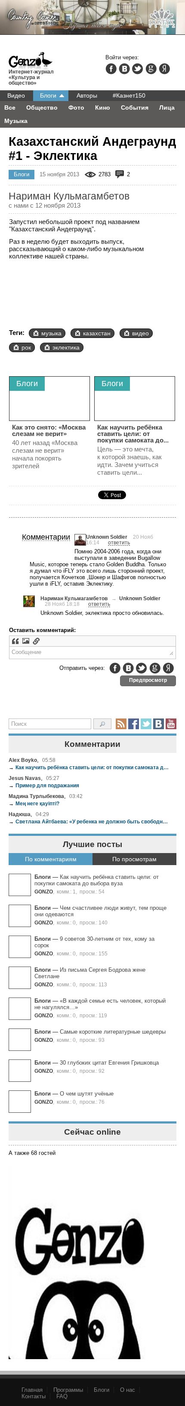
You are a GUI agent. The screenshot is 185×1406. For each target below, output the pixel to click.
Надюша (20, 814)
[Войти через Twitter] (137, 68)
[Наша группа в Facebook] (133, 723)
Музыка (16, 120)
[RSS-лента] (121, 723)
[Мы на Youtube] (171, 723)
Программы (68, 1390)
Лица (167, 107)
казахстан (97, 333)
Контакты (34, 1396)
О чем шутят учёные (87, 1093)
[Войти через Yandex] (164, 68)
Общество (42, 107)
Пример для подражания (44, 785)
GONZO (43, 891)
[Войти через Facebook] (111, 68)
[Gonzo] (31, 62)
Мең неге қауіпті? (34, 803)
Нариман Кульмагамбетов (74, 598)
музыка (51, 333)
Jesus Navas (25, 778)
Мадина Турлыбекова (36, 796)
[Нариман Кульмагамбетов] (29, 601)
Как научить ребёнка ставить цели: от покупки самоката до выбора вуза (89, 767)
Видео (16, 95)
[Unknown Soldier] (80, 540)
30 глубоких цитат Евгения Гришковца (109, 1062)
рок (26, 347)
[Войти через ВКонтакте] (124, 68)
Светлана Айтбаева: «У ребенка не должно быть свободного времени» (89, 821)
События (134, 107)
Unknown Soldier (106, 537)
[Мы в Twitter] (146, 723)
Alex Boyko (23, 760)
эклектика (66, 347)
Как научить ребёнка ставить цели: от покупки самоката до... (133, 433)
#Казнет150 (129, 95)
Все (9, 107)
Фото (76, 107)
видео (140, 333)
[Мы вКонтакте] (158, 723)
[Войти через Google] (151, 68)
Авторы (87, 95)
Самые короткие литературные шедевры (113, 1031)
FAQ (62, 1396)
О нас (127, 1390)
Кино (102, 107)
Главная (32, 1390)
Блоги (48, 95)
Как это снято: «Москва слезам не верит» (49, 430)
